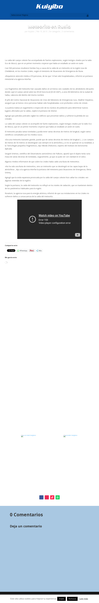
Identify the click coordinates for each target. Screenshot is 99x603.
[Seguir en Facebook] (41, 497)
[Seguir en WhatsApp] (58, 497)
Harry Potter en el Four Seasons (67, 311)
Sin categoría (54, 31)
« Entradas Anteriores (19, 420)
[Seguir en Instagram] (47, 497)
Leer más (83, 598)
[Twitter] (26, 485)
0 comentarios (68, 31)
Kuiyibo (31, 31)
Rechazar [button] (72, 599)
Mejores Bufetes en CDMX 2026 (28, 380)
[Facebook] (22, 485)
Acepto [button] (61, 599)
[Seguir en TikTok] (52, 497)
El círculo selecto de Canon (28, 309)
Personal (40, 314)
